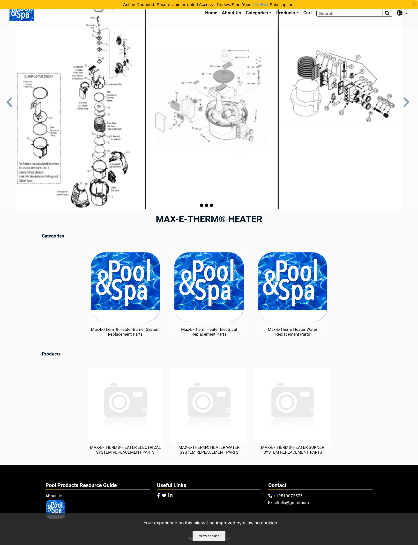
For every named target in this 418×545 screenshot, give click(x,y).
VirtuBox (260, 4)
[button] (10, 104)
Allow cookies (209, 536)
